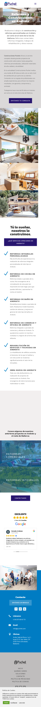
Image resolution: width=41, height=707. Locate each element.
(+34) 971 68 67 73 (19, 619)
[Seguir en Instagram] (20, 609)
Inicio (20, 668)
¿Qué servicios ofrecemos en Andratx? (20, 242)
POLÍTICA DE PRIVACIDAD (20, 679)
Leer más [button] (8, 546)
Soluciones (20, 673)
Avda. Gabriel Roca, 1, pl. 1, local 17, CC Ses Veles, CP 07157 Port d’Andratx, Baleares (22, 640)
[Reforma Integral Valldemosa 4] (19, 135)
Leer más (22, 703)
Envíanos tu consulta (20, 101)
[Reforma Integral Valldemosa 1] (19, 162)
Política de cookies (20, 681)
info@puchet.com (19, 628)
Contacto (20, 676)
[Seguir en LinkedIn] (24, 609)
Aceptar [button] (6, 703)
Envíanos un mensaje (20, 603)
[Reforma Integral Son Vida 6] (19, 190)
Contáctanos (20, 498)
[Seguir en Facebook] (16, 609)
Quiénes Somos (20, 671)
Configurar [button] (13, 703)
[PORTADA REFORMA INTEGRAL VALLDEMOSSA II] (19, 217)
